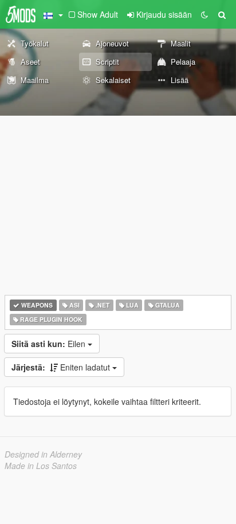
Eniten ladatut (61, 367)
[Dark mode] (204, 14)
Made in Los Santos (41, 465)
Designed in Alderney (43, 454)
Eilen (49, 343)
